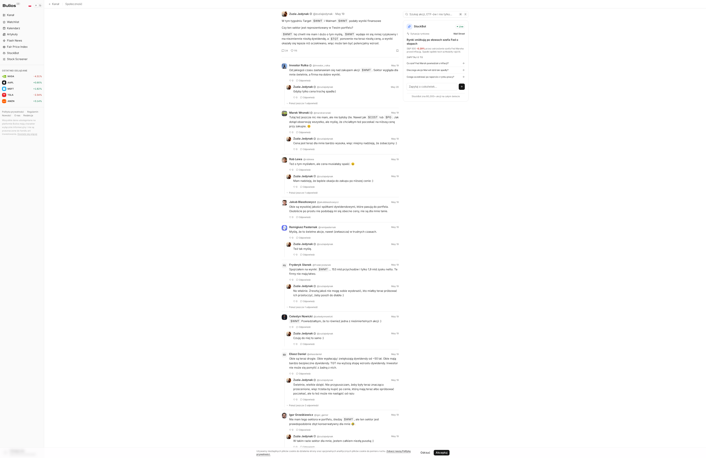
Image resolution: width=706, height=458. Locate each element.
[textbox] (432, 86)
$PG (388, 117)
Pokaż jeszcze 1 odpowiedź (303, 103)
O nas (17, 115)
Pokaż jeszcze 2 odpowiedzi (304, 405)
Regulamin (32, 111)
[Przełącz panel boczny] (44, 229)
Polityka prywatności (13, 111)
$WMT (317, 21)
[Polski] (29, 5)
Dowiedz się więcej (27, 134)
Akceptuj (442, 452)
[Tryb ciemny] (38, 5)
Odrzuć (425, 452)
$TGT (334, 38)
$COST (373, 117)
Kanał (55, 4)
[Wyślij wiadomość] (462, 87)
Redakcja (28, 115)
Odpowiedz (305, 80)
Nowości (6, 115)
